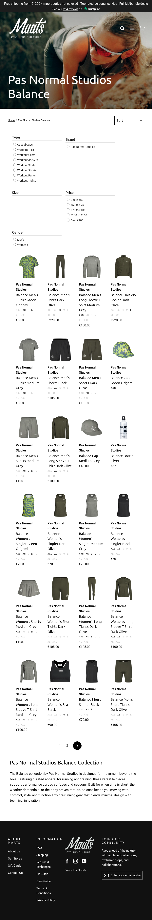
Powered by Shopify (75, 870)
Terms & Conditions (43, 891)
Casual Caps (25, 144)
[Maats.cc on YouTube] (84, 860)
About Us (14, 851)
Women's (22, 244)
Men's (20, 239)
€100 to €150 (78, 215)
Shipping (42, 855)
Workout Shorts (26, 170)
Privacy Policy (45, 900)
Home (11, 120)
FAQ (39, 848)
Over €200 (76, 220)
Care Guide (43, 881)
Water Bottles (25, 149)
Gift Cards (14, 865)
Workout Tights (26, 180)
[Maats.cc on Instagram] (75, 860)
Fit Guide (42, 874)
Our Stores (15, 858)
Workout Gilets (26, 154)
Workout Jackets (27, 160)
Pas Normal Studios (82, 146)
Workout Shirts (26, 165)
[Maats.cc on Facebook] (67, 860)
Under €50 (76, 199)
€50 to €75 (77, 204)
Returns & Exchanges (43, 864)
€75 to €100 (78, 210)
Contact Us (15, 873)
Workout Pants (26, 175)
